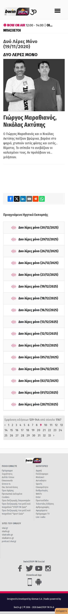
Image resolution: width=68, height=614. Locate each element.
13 (61, 425)
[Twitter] (17, 198)
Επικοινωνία (7, 480)
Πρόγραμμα (7, 470)
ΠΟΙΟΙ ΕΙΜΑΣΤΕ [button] (9, 466)
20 (38, 430)
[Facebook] (11, 198)
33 (49, 435)
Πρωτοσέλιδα (42, 500)
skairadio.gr (7, 534)
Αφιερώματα (41, 510)
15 (11, 430)
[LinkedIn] (23, 198)
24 (60, 430)
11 (51, 425)
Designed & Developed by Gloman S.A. (24, 599)
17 (22, 430)
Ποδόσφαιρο (42, 474)
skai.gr (5, 528)
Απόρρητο (61, 611)
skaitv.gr (6, 531)
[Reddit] (36, 198)
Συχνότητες (7, 474)
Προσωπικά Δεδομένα (12, 493)
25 (5, 435)
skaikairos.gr (8, 538)
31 (39, 435)
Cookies (5, 497)
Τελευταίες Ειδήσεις (45, 503)
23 (54, 430)
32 (44, 435)
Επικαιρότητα (42, 487)
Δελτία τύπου (8, 477)
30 (33, 435)
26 (11, 435)
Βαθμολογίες (42, 490)
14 (6, 430)
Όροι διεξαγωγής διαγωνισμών (16, 500)
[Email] (29, 198)
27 (17, 435)
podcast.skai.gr (9, 541)
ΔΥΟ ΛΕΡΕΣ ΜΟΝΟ (20, 54)
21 (44, 430)
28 (22, 435)
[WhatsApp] (42, 198)
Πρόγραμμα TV (43, 513)
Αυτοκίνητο (41, 480)
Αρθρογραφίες (42, 507)
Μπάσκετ (40, 477)
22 (49, 430)
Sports (39, 483)
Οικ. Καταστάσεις (10, 487)
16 (16, 430)
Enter (38, 497)
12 (56, 425)
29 (28, 435)
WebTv (39, 493)
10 (45, 425)
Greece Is (6, 483)
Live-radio (40, 517)
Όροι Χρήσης (8, 490)
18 (27, 430)
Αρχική (39, 470)
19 (33, 430)
